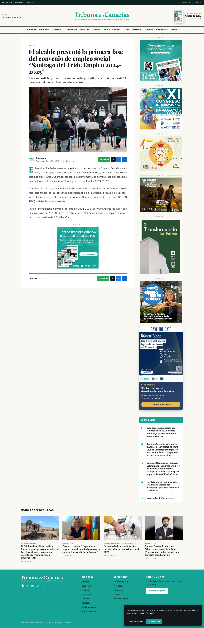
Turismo (84, 30)
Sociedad (96, 30)
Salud (174, 30)
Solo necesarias (136, 621)
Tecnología (71, 30)
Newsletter (19, 2)
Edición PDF (7, 2)
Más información (147, 613)
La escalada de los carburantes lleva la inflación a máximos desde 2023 (122, 549)
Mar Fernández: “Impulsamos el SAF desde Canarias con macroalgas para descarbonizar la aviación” (163, 486)
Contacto (30, 2)
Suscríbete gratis (157, 591)
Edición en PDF (121, 581)
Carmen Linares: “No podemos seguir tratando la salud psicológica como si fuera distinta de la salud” (81, 549)
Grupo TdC (119, 594)
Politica (57, 30)
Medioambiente (112, 30)
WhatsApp (104, 159)
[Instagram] (197, 2)
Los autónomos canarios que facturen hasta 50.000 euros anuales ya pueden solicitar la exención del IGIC (162, 432)
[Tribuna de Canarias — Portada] (102, 16)
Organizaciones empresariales (120, 543)
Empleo (32, 45)
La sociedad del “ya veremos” (161, 498)
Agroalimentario (132, 30)
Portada (31, 30)
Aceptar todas (154, 621)
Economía (44, 30)
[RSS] (43, 586)
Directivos (162, 30)
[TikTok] (201, 2)
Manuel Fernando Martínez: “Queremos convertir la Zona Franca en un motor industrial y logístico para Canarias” (162, 550)
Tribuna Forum (121, 598)
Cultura (149, 30)
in (124, 159)
